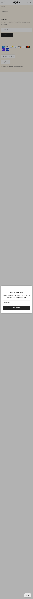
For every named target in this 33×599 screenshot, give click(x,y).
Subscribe (16, 308)
